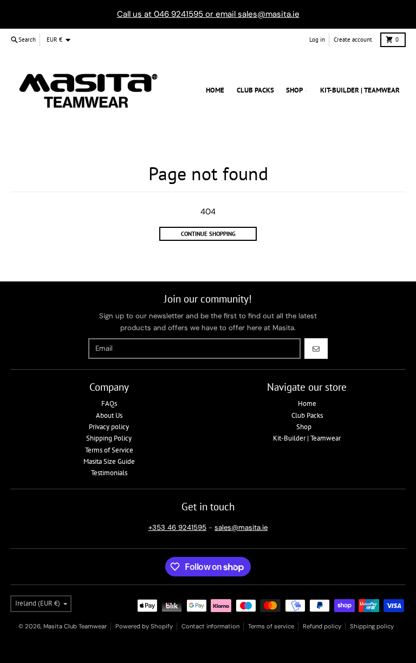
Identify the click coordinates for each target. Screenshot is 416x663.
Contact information (210, 626)
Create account (353, 39)
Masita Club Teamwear (75, 626)
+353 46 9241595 (177, 527)
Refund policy (322, 626)
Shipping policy (372, 626)
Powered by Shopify (144, 626)
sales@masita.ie (241, 527)
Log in (317, 39)
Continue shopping (208, 234)
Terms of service (271, 626)
